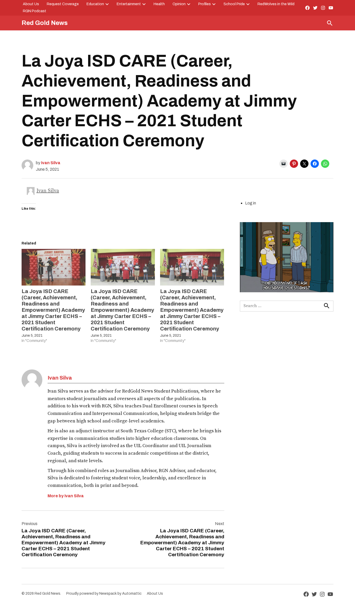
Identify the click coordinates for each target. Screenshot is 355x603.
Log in (250, 203)
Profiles (204, 4)
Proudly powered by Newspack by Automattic (104, 593)
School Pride (234, 4)
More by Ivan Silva (66, 496)
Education (95, 4)
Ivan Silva (50, 163)
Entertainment (129, 4)
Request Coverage (63, 4)
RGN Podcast (34, 11)
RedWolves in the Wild (276, 4)
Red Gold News (45, 22)
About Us (31, 4)
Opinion (179, 4)
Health (159, 4)
